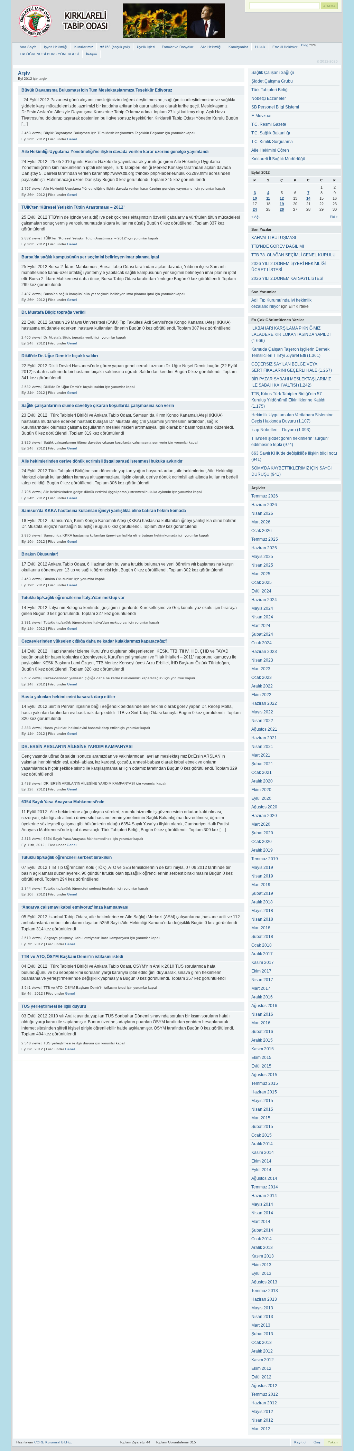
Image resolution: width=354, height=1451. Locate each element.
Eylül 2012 (261, 1377)
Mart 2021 (260, 755)
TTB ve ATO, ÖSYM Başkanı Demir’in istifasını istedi (72, 956)
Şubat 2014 (262, 1230)
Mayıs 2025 (262, 556)
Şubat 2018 (262, 936)
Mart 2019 (260, 884)
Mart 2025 (260, 573)
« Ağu (256, 217)
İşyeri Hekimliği (55, 47)
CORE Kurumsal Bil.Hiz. (53, 1442)
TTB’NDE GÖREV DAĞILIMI (277, 246)
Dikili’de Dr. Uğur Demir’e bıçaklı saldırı (59, 355)
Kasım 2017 (262, 962)
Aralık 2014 (262, 1143)
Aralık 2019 (262, 850)
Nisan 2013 (262, 1316)
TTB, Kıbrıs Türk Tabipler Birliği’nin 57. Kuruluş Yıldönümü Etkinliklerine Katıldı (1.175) (288, 400)
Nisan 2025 (262, 565)
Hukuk (260, 47)
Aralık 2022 (262, 686)
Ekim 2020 (261, 789)
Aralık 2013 (262, 1247)
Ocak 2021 (261, 772)
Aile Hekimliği (211, 47)
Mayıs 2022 (262, 712)
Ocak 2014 (261, 1238)
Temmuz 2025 (264, 539)
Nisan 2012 (262, 1420)
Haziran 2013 (264, 1299)
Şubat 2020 (262, 833)
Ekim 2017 (261, 971)
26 (282, 209)
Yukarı (333, 1442)
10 (255, 198)
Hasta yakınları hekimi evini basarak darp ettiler (68, 696)
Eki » (334, 217)
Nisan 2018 (262, 919)
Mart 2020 (260, 824)
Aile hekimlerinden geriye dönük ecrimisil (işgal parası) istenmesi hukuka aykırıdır (102, 461)
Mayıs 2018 (262, 910)
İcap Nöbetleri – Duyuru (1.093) (280, 429)
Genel (72, 139)
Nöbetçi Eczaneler (268, 98)
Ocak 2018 (261, 945)
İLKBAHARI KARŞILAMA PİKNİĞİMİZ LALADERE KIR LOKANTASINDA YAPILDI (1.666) (290, 334)
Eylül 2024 (261, 591)
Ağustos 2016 (264, 1005)
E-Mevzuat (261, 115)
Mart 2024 (260, 625)
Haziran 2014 (264, 1195)
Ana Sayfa (28, 47)
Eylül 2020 (261, 798)
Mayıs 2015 (262, 1100)
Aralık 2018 (262, 902)
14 (308, 198)
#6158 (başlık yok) (115, 47)
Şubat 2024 (262, 634)
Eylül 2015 (261, 1066)
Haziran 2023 (264, 651)
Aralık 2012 (262, 1351)
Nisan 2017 (262, 979)
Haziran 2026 (264, 504)
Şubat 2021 (262, 763)
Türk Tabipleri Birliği (270, 89)
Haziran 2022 (264, 703)
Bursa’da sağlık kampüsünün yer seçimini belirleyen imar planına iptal (90, 257)
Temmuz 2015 (264, 1083)
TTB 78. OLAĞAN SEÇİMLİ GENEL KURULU (293, 255)
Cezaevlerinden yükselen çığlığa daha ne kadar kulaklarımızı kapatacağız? (94, 641)
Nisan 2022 (262, 720)
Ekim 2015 (261, 1057)
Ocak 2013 (261, 1342)
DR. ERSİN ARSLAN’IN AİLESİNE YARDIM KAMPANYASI (76, 746)
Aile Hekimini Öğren (270, 150)
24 (255, 209)
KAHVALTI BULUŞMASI (273, 237)
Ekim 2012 (261, 1368)
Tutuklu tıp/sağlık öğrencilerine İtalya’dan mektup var (73, 597)
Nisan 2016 (262, 1014)
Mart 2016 (260, 1023)
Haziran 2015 (264, 1092)
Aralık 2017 (262, 953)
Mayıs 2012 (262, 1411)
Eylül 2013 (261, 1273)
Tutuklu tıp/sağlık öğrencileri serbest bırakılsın (66, 857)
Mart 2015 (260, 1118)
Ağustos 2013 (264, 1282)
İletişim (91, 54)
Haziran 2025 (264, 548)
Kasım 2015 (262, 1048)
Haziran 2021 (264, 738)
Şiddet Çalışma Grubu (272, 81)
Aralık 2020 (262, 781)
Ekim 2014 (261, 1161)
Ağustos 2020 (264, 807)
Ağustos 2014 (264, 1178)
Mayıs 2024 (262, 608)
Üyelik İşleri (146, 47)
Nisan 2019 (262, 876)
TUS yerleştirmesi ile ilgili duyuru (53, 1006)
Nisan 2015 (262, 1109)
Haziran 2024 (264, 599)
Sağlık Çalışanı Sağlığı (272, 72)
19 (282, 204)
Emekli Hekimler (284, 47)
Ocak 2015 (261, 1135)
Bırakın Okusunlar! (39, 554)
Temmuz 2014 (264, 1187)
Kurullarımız (83, 47)
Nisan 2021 (262, 746)
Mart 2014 (260, 1221)
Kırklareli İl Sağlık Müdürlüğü (278, 159)
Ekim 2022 (261, 694)
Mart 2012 (260, 1428)
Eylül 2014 (261, 1169)
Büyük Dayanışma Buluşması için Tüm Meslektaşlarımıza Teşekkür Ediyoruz (96, 90)
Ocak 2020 (261, 841)
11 (268, 198)
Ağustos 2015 (264, 1074)
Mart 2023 (260, 668)
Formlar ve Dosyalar (177, 47)
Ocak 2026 (261, 530)
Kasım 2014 (262, 1152)
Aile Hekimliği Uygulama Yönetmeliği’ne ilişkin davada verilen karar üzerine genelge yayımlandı (114, 151)
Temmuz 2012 (264, 1394)
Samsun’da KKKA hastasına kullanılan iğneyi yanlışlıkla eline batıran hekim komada (103, 510)
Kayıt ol (300, 1442)
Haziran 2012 (264, 1403)
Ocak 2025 (261, 582)
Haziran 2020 (264, 815)
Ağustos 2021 (264, 729)
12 (282, 198)
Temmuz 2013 (264, 1290)
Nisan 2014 (262, 1213)
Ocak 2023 (261, 677)
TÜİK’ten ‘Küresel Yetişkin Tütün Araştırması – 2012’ (72, 207)
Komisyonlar (238, 47)
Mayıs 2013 (262, 1308)
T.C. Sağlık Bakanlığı (270, 133)
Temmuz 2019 (264, 858)
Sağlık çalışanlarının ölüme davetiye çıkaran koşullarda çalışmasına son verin (97, 405)
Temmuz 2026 (264, 496)
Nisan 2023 (262, 660)
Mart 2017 (260, 988)
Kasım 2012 (262, 1359)
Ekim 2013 (261, 1264)
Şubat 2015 (262, 1126)
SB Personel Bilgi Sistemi (275, 107)
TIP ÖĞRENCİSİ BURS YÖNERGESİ (49, 54)
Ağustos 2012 (264, 1385)
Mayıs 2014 (262, 1204)
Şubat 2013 (262, 1333)
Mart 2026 (260, 522)
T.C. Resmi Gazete (268, 124)
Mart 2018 (260, 928)
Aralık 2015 (262, 1040)
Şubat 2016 (262, 1031)
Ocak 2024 (261, 643)
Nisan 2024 (262, 617)
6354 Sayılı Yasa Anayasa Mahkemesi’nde (62, 801)
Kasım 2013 (262, 1256)
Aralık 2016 (262, 997)
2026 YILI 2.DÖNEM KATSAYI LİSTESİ (287, 278)
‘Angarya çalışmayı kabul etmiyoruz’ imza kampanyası (74, 907)
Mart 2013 (260, 1325)
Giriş (317, 1442)
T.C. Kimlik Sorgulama (272, 141)
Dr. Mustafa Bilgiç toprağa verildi (53, 312)
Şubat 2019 (262, 893)
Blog (304, 45)
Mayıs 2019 (262, 867)
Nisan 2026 (262, 513)
